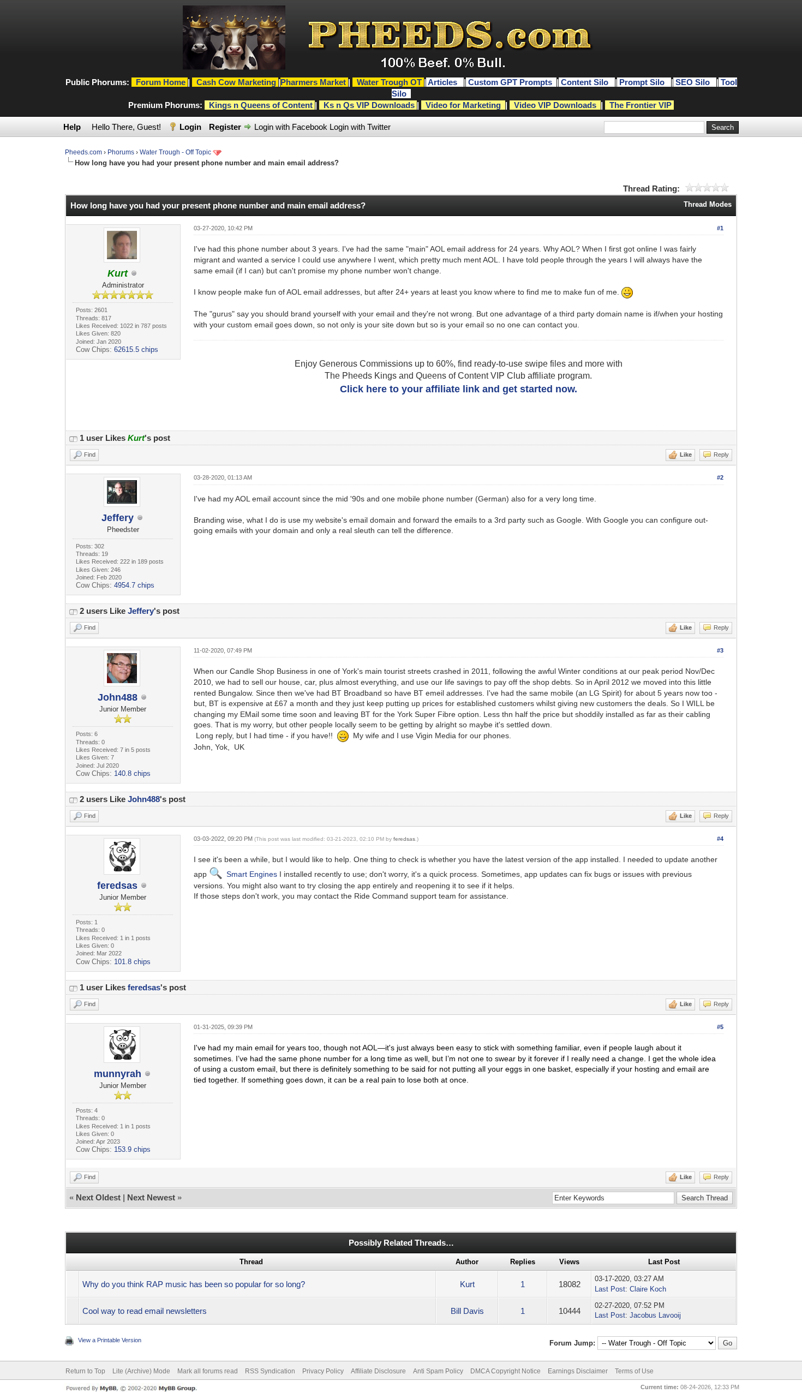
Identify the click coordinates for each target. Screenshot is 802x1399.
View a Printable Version (109, 1340)
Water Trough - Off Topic (175, 152)
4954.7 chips (134, 585)
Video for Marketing (463, 105)
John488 (117, 697)
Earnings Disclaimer (578, 1371)
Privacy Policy (323, 1371)
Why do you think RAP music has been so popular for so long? (193, 1284)
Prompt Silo (643, 82)
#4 (720, 838)
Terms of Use (634, 1371)
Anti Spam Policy (438, 1371)
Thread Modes (708, 204)
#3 (720, 650)
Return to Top (85, 1371)
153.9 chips (132, 1149)
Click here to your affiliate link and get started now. (458, 389)
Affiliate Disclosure (378, 1371)
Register (225, 126)
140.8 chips (132, 773)
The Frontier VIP (640, 105)
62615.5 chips (136, 349)
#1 (720, 228)
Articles (443, 82)
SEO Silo (693, 82)
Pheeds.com (83, 152)
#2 (720, 477)
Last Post (610, 1289)
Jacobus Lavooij (655, 1315)
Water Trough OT (389, 82)
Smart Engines (251, 874)
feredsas (117, 885)
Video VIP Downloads (555, 105)
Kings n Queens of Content (261, 105)
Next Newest (151, 1197)
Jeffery (117, 517)
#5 (720, 1027)
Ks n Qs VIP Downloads (369, 105)
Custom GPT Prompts (510, 82)
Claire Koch (648, 1289)
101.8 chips (132, 962)
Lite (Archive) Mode (141, 1371)
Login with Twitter (360, 126)
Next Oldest (98, 1197)
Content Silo (586, 82)
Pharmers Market (313, 82)
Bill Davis (467, 1311)
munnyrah (117, 1073)
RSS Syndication (270, 1371)
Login (190, 126)
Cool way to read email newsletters (144, 1311)
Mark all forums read (207, 1371)
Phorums (120, 152)
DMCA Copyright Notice (505, 1371)
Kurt (467, 1284)
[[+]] (73, 438)
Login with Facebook (290, 126)
